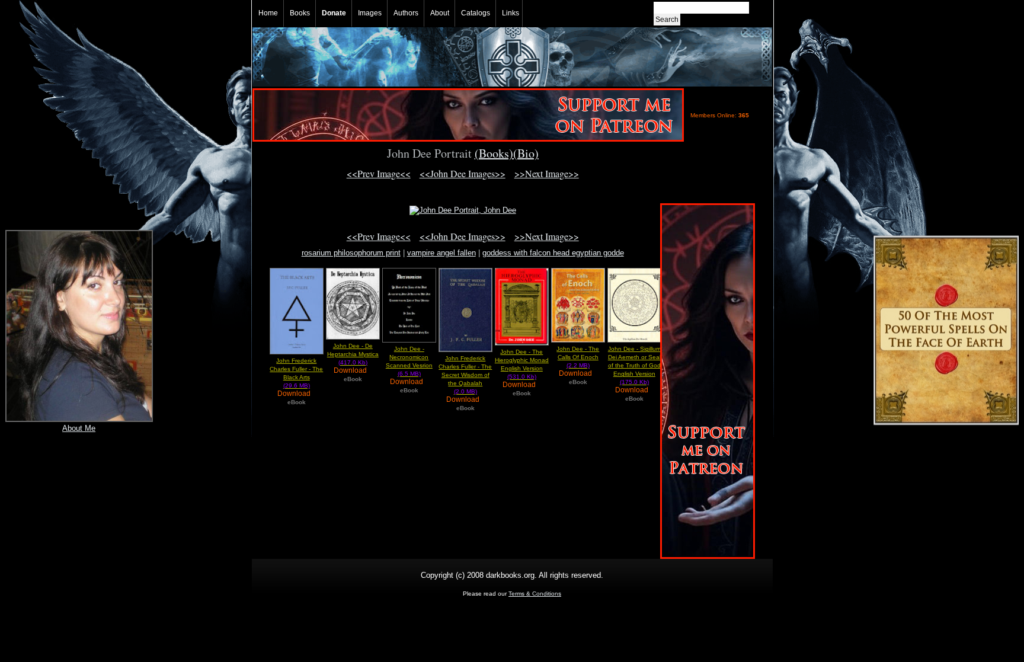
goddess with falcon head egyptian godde (553, 252)
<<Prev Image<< (379, 173)
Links (510, 13)
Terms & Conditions (534, 593)
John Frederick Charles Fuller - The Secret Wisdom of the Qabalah (465, 375)
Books (300, 13)
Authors (405, 13)
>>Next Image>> (546, 173)
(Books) (494, 153)
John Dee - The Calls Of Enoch (577, 357)
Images (370, 13)
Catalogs (475, 13)
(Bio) (526, 153)
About (439, 13)
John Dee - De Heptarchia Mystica (353, 354)
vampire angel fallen (441, 252)
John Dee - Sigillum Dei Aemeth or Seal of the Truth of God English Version (634, 365)
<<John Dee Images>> (462, 173)
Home (268, 13)
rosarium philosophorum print (351, 252)
